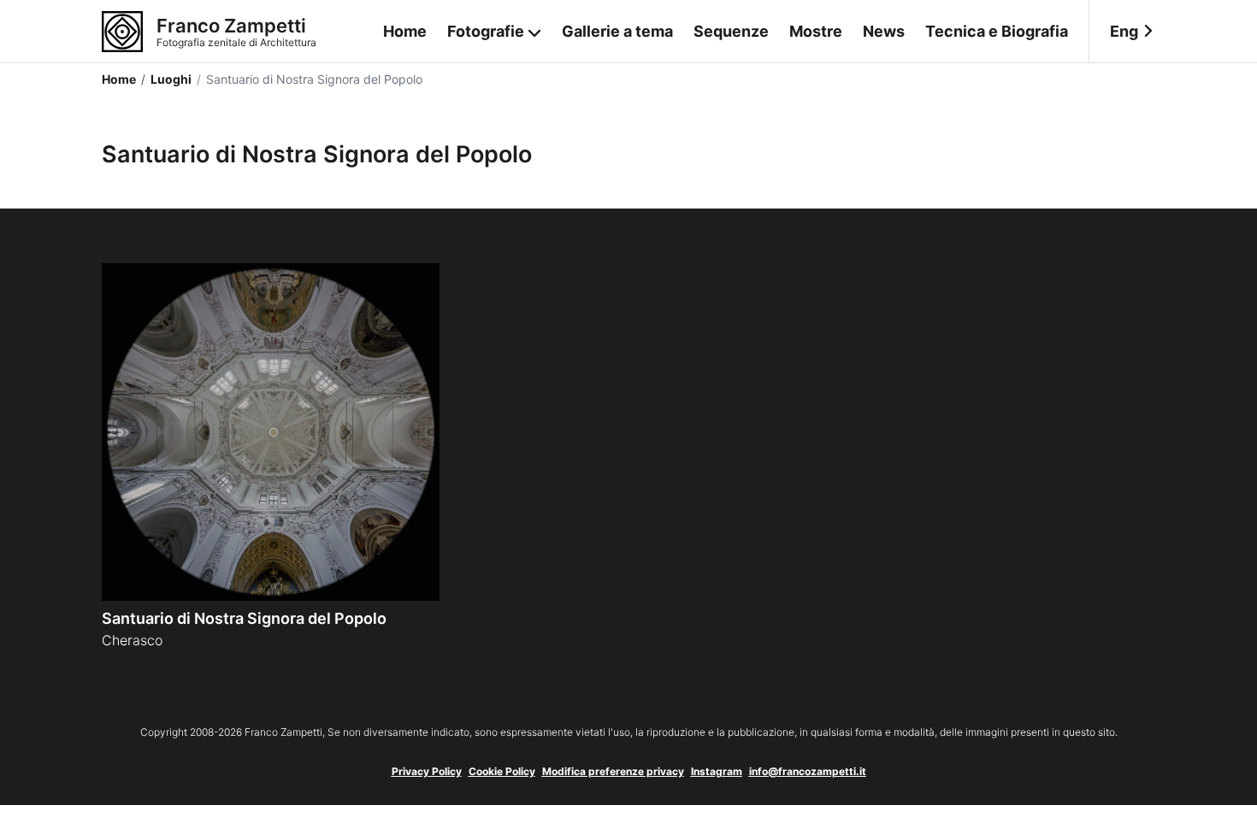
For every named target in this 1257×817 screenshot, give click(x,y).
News (884, 31)
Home (405, 31)
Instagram (716, 771)
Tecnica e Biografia (996, 31)
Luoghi (166, 79)
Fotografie (485, 31)
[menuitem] (1122, 32)
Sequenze (731, 31)
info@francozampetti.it (807, 771)
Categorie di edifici (495, 100)
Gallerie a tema (617, 31)
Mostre (815, 31)
